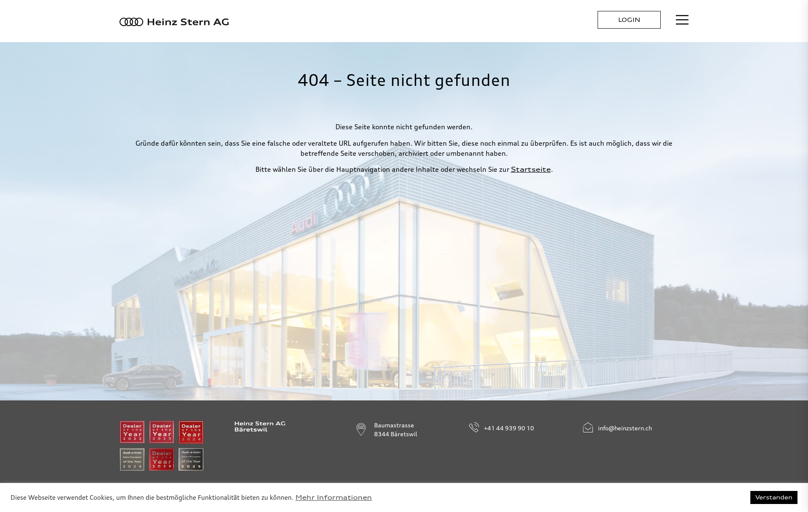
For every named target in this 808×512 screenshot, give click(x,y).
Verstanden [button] (773, 497)
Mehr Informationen (333, 497)
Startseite (531, 169)
